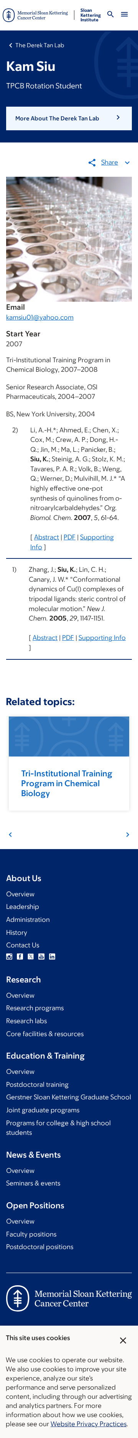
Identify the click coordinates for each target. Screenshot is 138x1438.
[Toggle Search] (110, 15)
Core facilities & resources (45, 1034)
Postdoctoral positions (39, 1247)
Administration (28, 919)
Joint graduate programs (42, 1110)
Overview (20, 894)
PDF (70, 537)
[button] (69, 118)
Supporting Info (102, 637)
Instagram (9, 956)
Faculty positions (31, 1234)
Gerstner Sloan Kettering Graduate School (68, 1097)
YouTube (41, 956)
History (16, 932)
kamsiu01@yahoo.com (40, 317)
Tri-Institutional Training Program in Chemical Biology (66, 783)
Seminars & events (33, 1183)
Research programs (35, 1008)
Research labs (26, 1021)
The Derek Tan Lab (39, 45)
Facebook (20, 956)
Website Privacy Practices (89, 1424)
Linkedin (52, 956)
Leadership (22, 906)
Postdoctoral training (37, 1084)
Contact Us (22, 945)
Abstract (46, 537)
